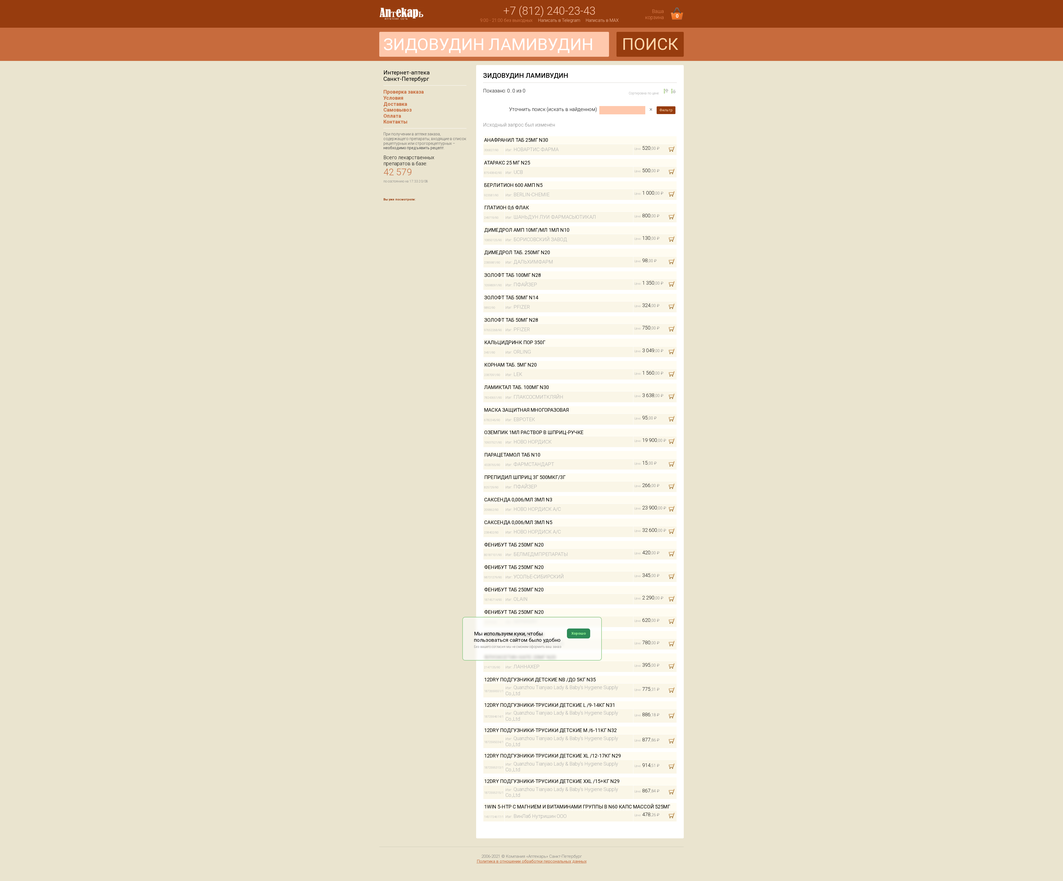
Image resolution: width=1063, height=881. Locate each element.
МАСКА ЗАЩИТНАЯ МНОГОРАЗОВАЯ (526, 410)
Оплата (392, 116)
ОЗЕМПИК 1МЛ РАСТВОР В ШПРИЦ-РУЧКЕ (534, 432)
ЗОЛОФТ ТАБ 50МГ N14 (511, 297)
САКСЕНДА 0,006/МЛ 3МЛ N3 (518, 500)
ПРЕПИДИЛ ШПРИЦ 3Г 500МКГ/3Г (525, 477)
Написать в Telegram (559, 20)
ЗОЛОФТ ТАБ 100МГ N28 (512, 275)
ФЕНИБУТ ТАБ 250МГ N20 (514, 545)
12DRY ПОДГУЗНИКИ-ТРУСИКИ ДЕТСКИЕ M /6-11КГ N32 (550, 730)
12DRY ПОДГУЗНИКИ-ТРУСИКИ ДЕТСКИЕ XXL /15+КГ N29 (552, 781)
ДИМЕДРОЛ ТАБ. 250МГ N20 (517, 252)
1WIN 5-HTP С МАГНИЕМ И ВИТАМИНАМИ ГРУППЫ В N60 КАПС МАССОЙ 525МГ (577, 807)
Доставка (395, 104)
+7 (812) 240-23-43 (549, 10)
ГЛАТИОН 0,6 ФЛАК (506, 207)
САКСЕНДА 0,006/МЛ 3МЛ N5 (518, 522)
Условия (393, 98)
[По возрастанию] (673, 91)
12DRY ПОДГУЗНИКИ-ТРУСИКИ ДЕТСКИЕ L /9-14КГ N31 (549, 705)
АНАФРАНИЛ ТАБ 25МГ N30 (516, 140)
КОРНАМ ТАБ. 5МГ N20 (510, 365)
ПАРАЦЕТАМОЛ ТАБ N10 (512, 455)
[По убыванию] (666, 91)
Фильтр (666, 110)
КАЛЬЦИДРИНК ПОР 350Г (514, 342)
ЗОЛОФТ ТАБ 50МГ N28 (511, 320)
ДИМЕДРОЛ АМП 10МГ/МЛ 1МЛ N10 (526, 230)
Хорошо (578, 633)
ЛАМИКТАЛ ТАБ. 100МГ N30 (516, 387)
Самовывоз (397, 110)
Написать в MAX (602, 20)
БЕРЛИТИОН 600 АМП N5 (513, 185)
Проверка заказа (403, 92)
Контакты (395, 122)
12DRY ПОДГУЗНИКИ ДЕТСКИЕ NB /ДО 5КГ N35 (540, 679)
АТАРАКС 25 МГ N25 (507, 163)
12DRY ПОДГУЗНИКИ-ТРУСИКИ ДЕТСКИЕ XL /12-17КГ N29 (552, 756)
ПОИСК (650, 44)
